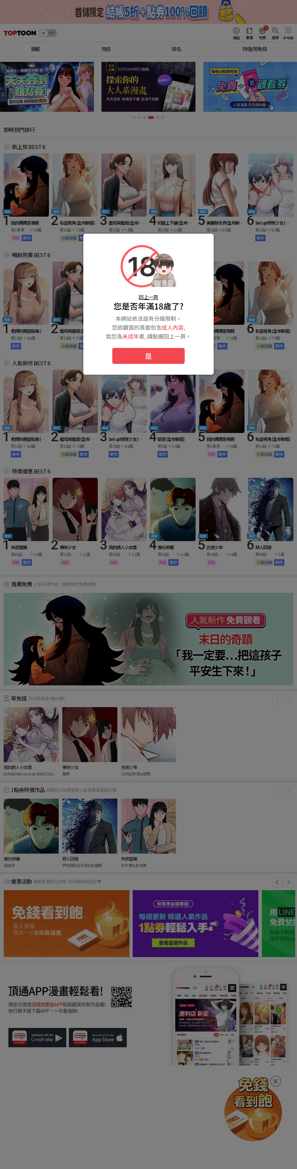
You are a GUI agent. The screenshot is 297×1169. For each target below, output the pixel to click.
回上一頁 (148, 297)
